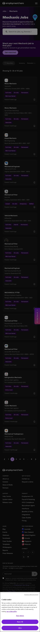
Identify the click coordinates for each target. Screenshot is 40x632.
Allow (20, 628)
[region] (20, 612)
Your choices (20, 615)
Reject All (20, 622)
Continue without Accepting (31, 594)
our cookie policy (12, 611)
